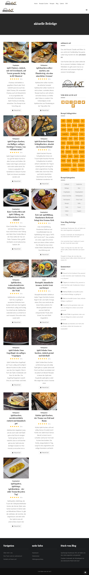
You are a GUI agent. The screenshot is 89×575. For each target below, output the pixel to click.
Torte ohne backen (66, 165)
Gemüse (70, 130)
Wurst (74, 170)
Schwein (75, 152)
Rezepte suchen (43, 3)
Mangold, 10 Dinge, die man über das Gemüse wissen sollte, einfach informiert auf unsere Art (73, 258)
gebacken (81, 125)
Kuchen (82, 139)
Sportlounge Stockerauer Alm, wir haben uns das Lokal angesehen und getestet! (73, 229)
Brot (79, 188)
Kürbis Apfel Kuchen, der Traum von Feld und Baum (44, 418)
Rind (63, 152)
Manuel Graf (17, 110)
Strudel (63, 161)
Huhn (81, 134)
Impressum (35, 553)
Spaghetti (81, 152)
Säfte (79, 203)
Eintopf (63, 125)
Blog (57, 3)
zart (81, 170)
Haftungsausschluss (37, 559)
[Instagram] (71, 102)
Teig (67, 215)
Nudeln (77, 143)
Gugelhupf (64, 134)
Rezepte (52, 3)
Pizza (63, 147)
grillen (82, 130)
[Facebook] (67, 102)
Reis (67, 147)
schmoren (68, 152)
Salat (66, 207)
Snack (44, 280)
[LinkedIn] (79, 102)
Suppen (79, 211)
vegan (74, 165)
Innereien (64, 139)
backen (69, 121)
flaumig (74, 125)
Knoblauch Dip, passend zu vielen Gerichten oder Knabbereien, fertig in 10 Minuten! (73, 276)
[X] (83, 102)
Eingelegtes (16, 65)
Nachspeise (66, 199)
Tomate (82, 161)
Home (36, 3)
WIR (66, 3)
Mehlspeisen (44, 65)
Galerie (62, 3)
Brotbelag (76, 121)
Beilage (67, 188)
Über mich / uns (8, 553)
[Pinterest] (75, 102)
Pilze (82, 143)
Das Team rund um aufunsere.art (12, 556)
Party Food (79, 199)
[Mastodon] (73, 106)
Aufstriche (79, 184)
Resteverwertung (74, 147)
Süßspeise (75, 161)
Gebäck (63, 130)
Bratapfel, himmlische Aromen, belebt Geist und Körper (44, 285)
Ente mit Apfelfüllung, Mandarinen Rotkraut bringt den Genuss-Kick (44, 217)
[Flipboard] (63, 102)
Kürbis (63, 143)
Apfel (63, 121)
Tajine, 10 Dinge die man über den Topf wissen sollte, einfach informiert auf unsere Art (72, 250)
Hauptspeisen (16, 209)
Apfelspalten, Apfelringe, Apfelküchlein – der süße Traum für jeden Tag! (16, 489)
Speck (70, 156)
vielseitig (65, 170)
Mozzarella (70, 143)
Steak (82, 156)
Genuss (76, 130)
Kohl (70, 139)
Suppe (68, 161)
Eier (83, 121)
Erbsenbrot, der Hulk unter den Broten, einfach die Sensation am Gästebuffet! (72, 326)
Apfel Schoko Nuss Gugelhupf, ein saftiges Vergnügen (16, 353)
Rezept (82, 147)
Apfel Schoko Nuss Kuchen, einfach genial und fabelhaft (44, 353)
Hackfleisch (74, 134)
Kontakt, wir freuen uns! (10, 559)
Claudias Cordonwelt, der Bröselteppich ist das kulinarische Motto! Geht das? (72, 236)
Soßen (66, 211)
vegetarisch (81, 165)
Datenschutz (35, 556)
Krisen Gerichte (66, 196)
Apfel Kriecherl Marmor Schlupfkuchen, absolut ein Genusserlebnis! (44, 144)
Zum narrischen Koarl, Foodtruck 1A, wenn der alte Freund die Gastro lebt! (72, 242)
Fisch (69, 125)
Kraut (75, 139)
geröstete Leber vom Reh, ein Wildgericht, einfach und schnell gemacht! (72, 308)
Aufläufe (66, 184)
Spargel (64, 156)
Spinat (76, 156)
